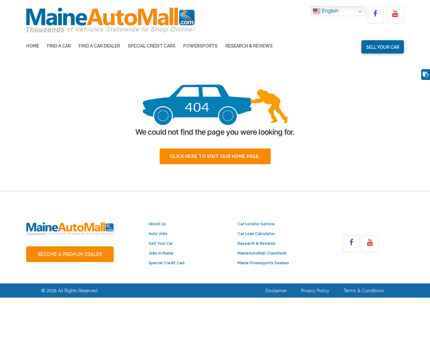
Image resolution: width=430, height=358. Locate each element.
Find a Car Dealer (99, 46)
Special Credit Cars (151, 46)
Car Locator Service (256, 224)
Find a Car (59, 46)
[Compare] (425, 74)
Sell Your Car (161, 243)
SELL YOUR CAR (382, 47)
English (329, 11)
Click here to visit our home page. (215, 156)
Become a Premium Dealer (70, 254)
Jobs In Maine (161, 253)
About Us (157, 224)
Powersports (200, 46)
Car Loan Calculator (256, 234)
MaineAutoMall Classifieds (262, 253)
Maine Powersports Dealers (263, 263)
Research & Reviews (249, 46)
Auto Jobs (158, 234)
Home (32, 46)
